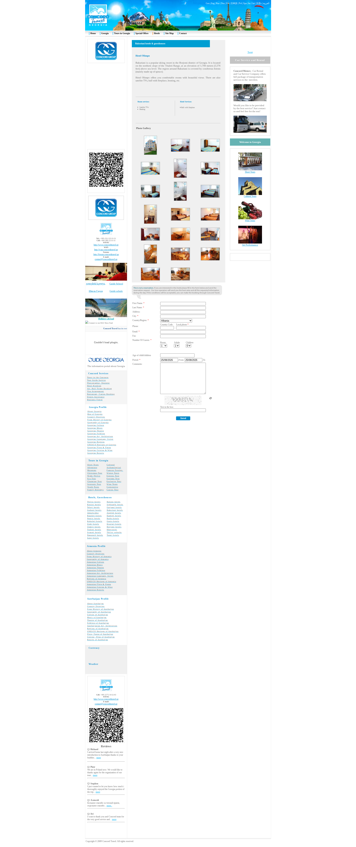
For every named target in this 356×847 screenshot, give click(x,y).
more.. (109, 805)
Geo (208, 3)
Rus (218, 3)
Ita (249, 3)
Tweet (250, 52)
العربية (266, 3)
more (98, 757)
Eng (213, 3)
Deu (223, 3)
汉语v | (259, 3)
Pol (240, 3)
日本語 (234, 3)
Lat (253, 3)
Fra (227, 3)
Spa (245, 3)
